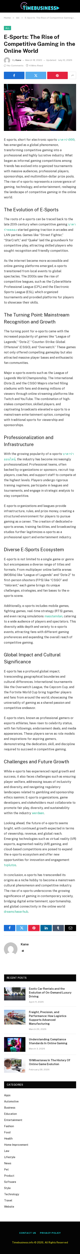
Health (8, 1138)
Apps (7, 1095)
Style (7, 1188)
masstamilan (53, 616)
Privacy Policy (50, 1233)
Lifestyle (9, 1157)
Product (9, 1175)
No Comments (15, 65)
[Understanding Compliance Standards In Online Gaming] (14, 1044)
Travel (8, 1200)
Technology (11, 1194)
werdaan (38, 813)
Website (9, 1206)
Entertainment (13, 1120)
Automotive (11, 1101)
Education (10, 1113)
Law (6, 1150)
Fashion (9, 1126)
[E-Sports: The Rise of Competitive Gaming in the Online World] (40, 107)
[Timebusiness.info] (40, 6)
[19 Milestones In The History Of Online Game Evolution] (14, 1065)
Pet (6, 1169)
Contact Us (27, 1233)
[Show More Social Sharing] (72, 75)
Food (7, 1132)
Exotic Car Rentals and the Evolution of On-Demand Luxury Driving (50, 992)
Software (10, 1181)
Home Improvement (16, 1144)
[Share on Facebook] (14, 75)
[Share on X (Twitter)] (35, 75)
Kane (18, 60)
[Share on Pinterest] (57, 75)
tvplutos (10, 865)
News (7, 1163)
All (7, 28)
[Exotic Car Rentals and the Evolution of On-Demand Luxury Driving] (14, 993)
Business (9, 1107)
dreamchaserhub (16, 912)
